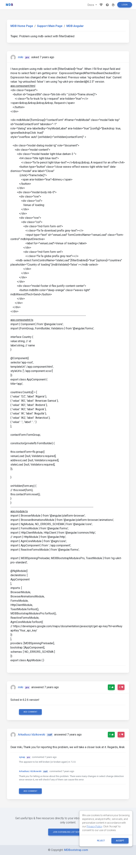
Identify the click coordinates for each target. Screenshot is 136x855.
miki (20, 57)
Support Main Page (50, 26)
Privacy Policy (94, 826)
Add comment (30, 712)
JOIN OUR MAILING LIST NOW (66, 832)
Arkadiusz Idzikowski (31, 734)
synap (22, 757)
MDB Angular (75, 26)
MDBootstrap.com (76, 850)
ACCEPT (120, 840)
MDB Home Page (21, 26)
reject (101, 840)
